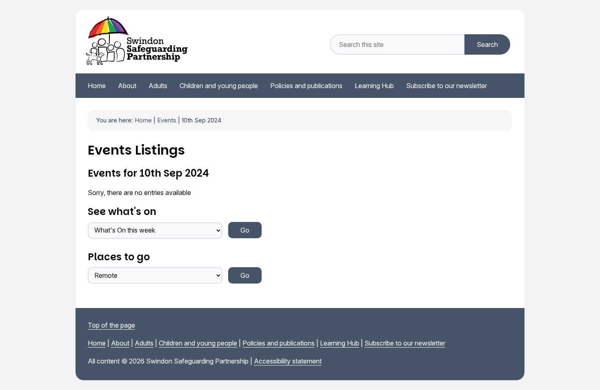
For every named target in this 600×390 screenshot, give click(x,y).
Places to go (119, 257)
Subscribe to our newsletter (404, 343)
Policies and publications (278, 343)
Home (143, 120)
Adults (144, 343)
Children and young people (198, 343)
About (120, 343)
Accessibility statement (288, 361)
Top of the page (111, 325)
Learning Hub (339, 343)
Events (166, 120)
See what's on (122, 211)
